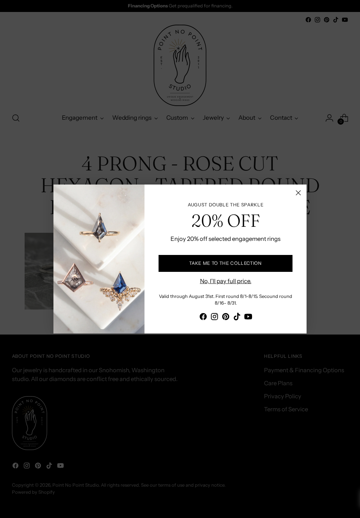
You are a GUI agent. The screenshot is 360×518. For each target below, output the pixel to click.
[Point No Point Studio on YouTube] (248, 317)
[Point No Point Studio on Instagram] (214, 317)
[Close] (298, 192)
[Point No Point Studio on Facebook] (203, 317)
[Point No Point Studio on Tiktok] (237, 317)
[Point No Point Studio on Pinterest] (225, 317)
